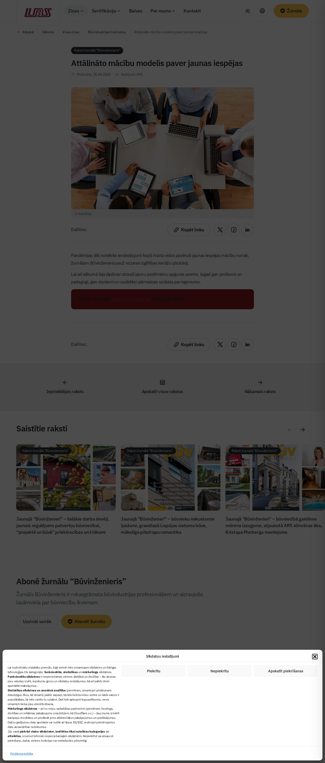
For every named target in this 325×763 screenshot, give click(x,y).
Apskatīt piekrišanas (285, 671)
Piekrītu (153, 671)
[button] (314, 656)
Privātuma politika (21, 753)
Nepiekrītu (219, 671)
